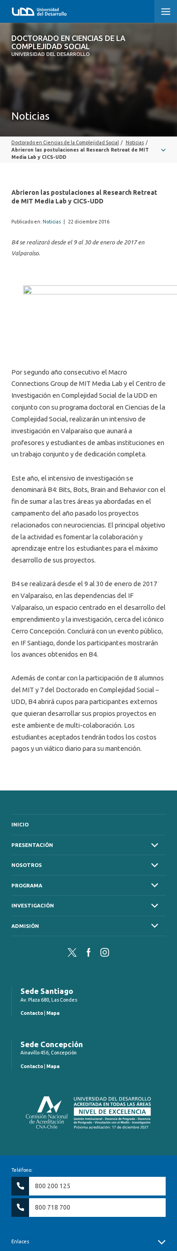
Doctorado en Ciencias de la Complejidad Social (68, 45)
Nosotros (26, 865)
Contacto (31, 1013)
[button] (165, 11)
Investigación (32, 905)
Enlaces (20, 1241)
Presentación (32, 845)
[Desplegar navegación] (88, 150)
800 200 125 (52, 1186)
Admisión (25, 926)
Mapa (52, 1013)
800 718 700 (52, 1207)
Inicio (20, 824)
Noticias (52, 221)
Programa (26, 885)
